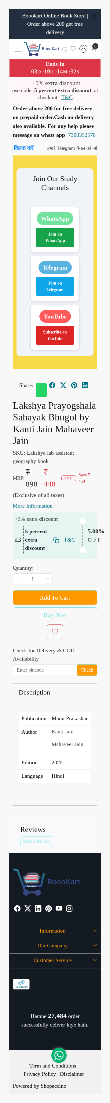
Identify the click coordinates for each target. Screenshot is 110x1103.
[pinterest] (74, 385)
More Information (33, 506)
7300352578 (82, 135)
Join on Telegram (55, 286)
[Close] (93, 16)
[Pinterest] (48, 909)
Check (87, 670)
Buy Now (55, 614)
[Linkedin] (38, 909)
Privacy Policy (40, 1074)
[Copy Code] (54, 540)
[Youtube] (58, 909)
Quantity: (23, 568)
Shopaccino (53, 1086)
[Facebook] (17, 909)
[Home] (42, 48)
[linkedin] (85, 385)
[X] (27, 909)
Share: (26, 385)
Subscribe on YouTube (55, 335)
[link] (64, 49)
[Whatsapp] (41, 390)
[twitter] (63, 385)
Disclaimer (72, 1074)
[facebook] (52, 385)
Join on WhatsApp (55, 237)
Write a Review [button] (36, 841)
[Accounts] (83, 49)
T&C (67, 97)
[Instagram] (69, 909)
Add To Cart (55, 597)
